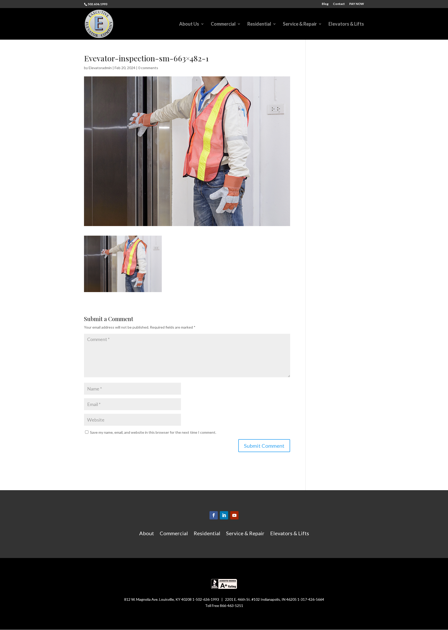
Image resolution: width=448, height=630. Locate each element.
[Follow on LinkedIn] (224, 515)
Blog (325, 4)
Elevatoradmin (100, 68)
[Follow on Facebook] (213, 515)
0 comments (148, 68)
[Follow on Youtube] (234, 515)
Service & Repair (300, 24)
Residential (259, 24)
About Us (189, 24)
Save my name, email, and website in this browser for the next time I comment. (153, 432)
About (146, 533)
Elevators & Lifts (346, 24)
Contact (339, 4)
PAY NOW (356, 4)
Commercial (223, 24)
